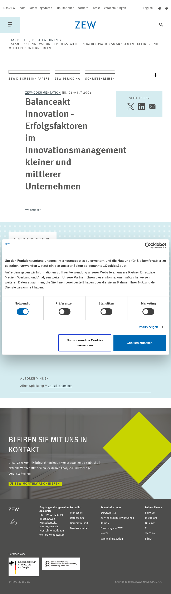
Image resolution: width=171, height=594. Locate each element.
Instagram (151, 518)
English (148, 8)
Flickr (148, 539)
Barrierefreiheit (79, 523)
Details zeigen (147, 327)
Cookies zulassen (140, 343)
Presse (96, 8)
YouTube (150, 533)
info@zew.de (47, 519)
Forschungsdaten (40, 8)
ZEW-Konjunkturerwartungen (117, 518)
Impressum (76, 512)
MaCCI (104, 533)
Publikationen (64, 8)
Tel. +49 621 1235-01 (51, 515)
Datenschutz (77, 518)
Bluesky (150, 523)
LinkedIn (150, 512)
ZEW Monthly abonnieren (37, 483)
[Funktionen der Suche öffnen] (161, 25)
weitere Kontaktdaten (51, 535)
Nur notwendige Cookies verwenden (85, 342)
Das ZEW (9, 8)
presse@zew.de (48, 526)
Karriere (83, 8)
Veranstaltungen (115, 8)
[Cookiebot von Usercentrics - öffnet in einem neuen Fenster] (148, 245)
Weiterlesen (33, 210)
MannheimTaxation (112, 539)
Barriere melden (79, 528)
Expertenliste (108, 512)
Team (21, 8)
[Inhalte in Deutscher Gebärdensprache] (160, 8)
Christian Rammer (60, 386)
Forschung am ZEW (112, 528)
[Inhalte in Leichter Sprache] (166, 8)
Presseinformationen (51, 530)
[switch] (64, 311)
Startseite (18, 40)
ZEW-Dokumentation (43, 92)
